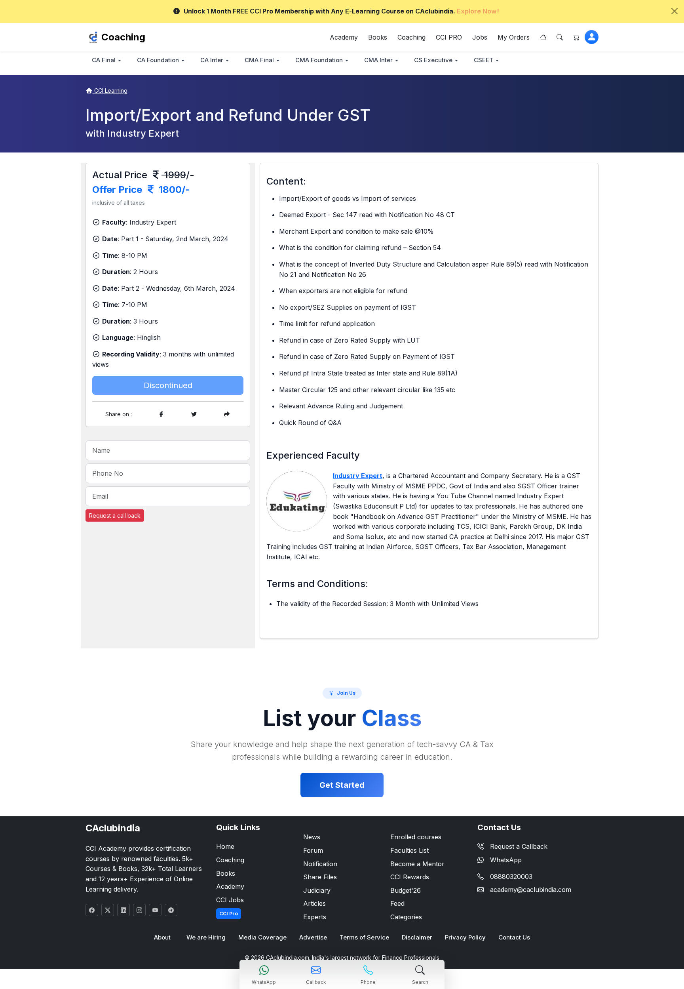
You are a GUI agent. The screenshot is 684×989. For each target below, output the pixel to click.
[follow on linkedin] (123, 910)
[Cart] (576, 37)
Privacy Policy (465, 937)
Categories (406, 917)
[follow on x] (107, 910)
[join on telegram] (171, 910)
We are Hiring (206, 937)
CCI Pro (228, 914)
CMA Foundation (319, 60)
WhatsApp (506, 860)
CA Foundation (158, 60)
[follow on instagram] (139, 910)
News (311, 837)
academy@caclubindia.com (530, 890)
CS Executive (433, 60)
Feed (397, 903)
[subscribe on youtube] (155, 910)
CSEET (483, 60)
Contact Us (514, 937)
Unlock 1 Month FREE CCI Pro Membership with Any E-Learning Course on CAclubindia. (341, 11)
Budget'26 (405, 890)
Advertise (313, 937)
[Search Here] (559, 37)
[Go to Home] (543, 37)
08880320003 (511, 876)
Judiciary (317, 890)
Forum (313, 850)
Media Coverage (262, 937)
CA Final (104, 60)
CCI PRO (449, 37)
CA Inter (211, 60)
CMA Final (259, 60)
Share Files (320, 877)
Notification (320, 864)
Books (377, 37)
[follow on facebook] (92, 910)
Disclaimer (417, 937)
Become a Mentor (417, 864)
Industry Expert (357, 476)
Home (225, 846)
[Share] (226, 414)
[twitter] (194, 414)
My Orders (514, 37)
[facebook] (161, 414)
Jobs (479, 37)
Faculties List (409, 850)
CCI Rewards (409, 877)
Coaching (123, 37)
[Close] (674, 11)
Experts (314, 917)
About (162, 937)
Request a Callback (518, 846)
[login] (591, 37)
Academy (344, 37)
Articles (314, 903)
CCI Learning (110, 90)
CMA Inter (378, 60)
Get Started (342, 785)
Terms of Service (364, 937)
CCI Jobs (230, 900)
